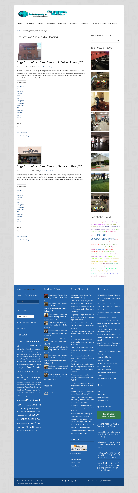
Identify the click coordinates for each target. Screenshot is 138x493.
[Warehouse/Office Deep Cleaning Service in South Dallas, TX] (100, 182)
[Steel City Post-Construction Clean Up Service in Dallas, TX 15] (100, 121)
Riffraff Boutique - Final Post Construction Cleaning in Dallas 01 (55, 333)
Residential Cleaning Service (107, 363)
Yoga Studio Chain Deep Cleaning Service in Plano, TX (49, 166)
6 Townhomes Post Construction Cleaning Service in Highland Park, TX (55, 316)
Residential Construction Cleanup (29, 352)
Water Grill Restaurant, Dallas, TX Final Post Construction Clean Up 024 (55, 376)
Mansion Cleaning (36, 379)
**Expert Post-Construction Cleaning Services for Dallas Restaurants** (82, 385)
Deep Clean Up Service (25, 396)
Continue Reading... (23, 136)
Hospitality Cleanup (109, 251)
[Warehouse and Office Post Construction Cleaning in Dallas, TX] (100, 162)
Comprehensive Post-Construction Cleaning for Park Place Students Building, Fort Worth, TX (82, 399)
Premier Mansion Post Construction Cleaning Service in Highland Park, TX (82, 377)
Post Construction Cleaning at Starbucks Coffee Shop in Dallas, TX (82, 333)
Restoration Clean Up (32, 390)
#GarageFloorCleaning (102, 256)
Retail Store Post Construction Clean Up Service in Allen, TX (56, 368)
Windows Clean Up (23, 346)
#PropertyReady (100, 249)
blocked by (108, 415)
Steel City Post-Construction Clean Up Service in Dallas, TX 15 (55, 324)
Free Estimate (30, 23)
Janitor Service (34, 377)
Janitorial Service (28, 356)
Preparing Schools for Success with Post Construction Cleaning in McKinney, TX (82, 309)
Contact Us (84, 23)
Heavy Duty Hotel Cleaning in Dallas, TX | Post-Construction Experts (108, 455)
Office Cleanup (21, 411)
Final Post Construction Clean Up (28, 393)
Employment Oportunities (106, 373)
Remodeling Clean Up (29, 354)
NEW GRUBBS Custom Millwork (108, 295)
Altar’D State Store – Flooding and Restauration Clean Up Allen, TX (108, 345)
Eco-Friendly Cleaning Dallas (98, 276)
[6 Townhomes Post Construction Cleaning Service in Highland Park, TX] (100, 101)
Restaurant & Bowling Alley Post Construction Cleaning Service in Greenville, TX (108, 323)
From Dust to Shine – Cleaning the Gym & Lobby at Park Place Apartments (82, 325)
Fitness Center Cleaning (97, 222)
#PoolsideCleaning (96, 254)
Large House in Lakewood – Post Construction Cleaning (108, 434)
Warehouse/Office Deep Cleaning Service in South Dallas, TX (56, 349)
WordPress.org (102, 400)
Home (20, 23)
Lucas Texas (109, 266)
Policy (99, 376)
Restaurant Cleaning (34, 409)
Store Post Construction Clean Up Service (26, 382)
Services (40, 23)
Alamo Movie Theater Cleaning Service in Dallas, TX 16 (55, 297)
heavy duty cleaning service (112, 227)
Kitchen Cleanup (29, 411)
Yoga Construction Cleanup (98, 266)
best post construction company (108, 244)
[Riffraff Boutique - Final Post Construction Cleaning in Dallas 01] (100, 142)
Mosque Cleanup (100, 224)
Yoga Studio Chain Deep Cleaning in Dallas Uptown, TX (50, 62)
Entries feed (101, 394)
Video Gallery (51, 23)
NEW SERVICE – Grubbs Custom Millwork (104, 23)
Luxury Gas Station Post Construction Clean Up (103, 229)
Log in (99, 391)
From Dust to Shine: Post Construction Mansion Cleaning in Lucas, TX (82, 350)
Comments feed (103, 397)
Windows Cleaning (26, 405)
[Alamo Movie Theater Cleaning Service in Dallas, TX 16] (100, 61)
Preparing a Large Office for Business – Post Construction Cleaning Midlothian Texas (82, 317)
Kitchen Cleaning (27, 361)
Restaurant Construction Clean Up (27, 430)
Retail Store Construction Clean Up (100, 247)
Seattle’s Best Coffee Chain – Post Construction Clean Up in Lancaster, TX (109, 337)
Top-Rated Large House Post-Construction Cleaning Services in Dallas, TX (82, 407)
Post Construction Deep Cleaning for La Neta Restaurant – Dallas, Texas (82, 358)
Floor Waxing (106, 263)
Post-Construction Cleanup (107, 318)
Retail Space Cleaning (101, 271)
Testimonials (73, 23)
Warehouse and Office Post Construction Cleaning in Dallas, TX (55, 341)
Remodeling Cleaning (27, 423)
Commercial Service (104, 357)
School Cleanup (100, 227)
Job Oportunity (76, 460)
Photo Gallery (62, 23)
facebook (48, 386)
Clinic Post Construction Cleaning (104, 261)
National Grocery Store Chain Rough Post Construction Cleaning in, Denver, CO (108, 306)
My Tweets (21, 328)
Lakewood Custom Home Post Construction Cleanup (108, 444)
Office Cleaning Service (105, 366)
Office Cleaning (28, 379)
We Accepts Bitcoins (104, 369)
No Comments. (22, 132)
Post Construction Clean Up (29, 375)
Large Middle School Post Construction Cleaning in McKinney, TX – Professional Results (108, 466)
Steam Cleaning (114, 263)
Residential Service (110, 273)
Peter (39, 67)
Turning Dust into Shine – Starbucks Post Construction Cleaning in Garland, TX (82, 342)
